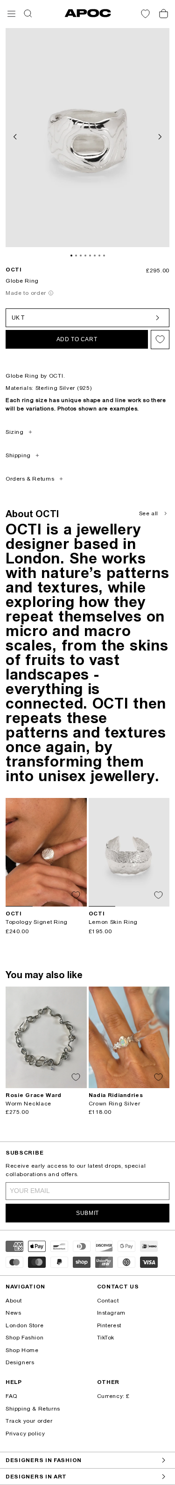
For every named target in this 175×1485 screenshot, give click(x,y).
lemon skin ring (113, 922)
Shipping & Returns (33, 1408)
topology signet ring (37, 922)
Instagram (111, 1312)
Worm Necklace (28, 1103)
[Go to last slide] (16, 136)
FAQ (11, 1396)
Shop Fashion (24, 1337)
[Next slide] (159, 136)
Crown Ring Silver (114, 1103)
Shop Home (22, 1350)
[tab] (71, 255)
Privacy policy (25, 1433)
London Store (24, 1325)
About (14, 1300)
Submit (87, 1213)
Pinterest (109, 1325)
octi (14, 269)
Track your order (29, 1421)
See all (148, 513)
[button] (11, 14)
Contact (108, 1300)
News (13, 1312)
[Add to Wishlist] (160, 339)
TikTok (106, 1337)
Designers (20, 1362)
